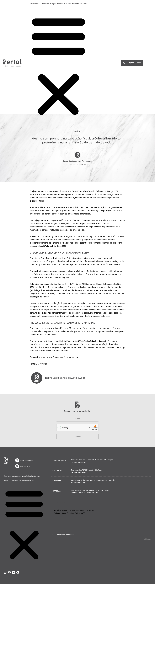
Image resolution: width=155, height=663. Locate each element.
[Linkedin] (13, 572)
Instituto (75, 4)
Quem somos (35, 4)
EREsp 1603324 (72, 357)
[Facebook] (17, 572)
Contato (83, 4)
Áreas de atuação (49, 4)
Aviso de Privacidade (25, 481)
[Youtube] (9, 572)
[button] (58, 65)
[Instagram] (5, 572)
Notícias (67, 4)
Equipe (60, 4)
